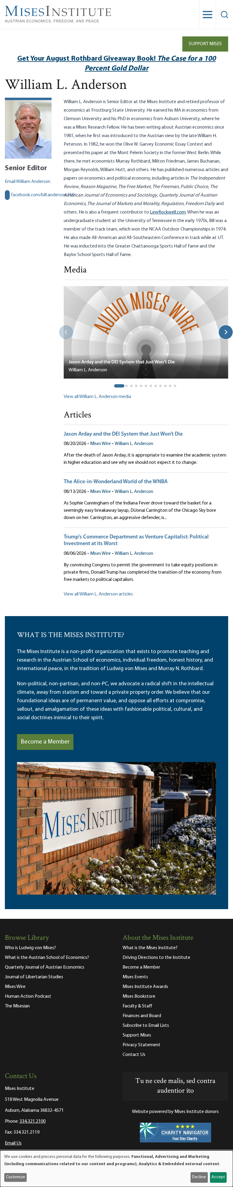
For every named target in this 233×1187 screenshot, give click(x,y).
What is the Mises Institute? (150, 948)
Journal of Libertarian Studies (34, 977)
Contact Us (134, 1054)
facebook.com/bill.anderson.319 (42, 195)
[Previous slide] (66, 332)
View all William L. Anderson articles (98, 594)
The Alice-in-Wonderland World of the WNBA (115, 482)
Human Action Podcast (28, 996)
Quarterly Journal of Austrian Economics (44, 967)
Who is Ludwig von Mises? (30, 948)
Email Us (13, 1143)
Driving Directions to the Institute (156, 957)
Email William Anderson (27, 181)
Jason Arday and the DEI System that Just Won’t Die (123, 434)
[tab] (119, 385)
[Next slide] (225, 332)
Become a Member (45, 742)
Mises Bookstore (139, 996)
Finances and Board (142, 1015)
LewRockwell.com (168, 212)
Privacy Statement (141, 1045)
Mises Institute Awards (145, 986)
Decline (199, 1177)
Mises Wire (100, 443)
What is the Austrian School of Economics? (47, 957)
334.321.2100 (32, 1121)
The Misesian (17, 1006)
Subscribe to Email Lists (146, 1025)
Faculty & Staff (137, 1006)
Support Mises (205, 44)
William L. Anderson (134, 443)
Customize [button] (15, 1177)
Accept (218, 1177)
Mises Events (135, 977)
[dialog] (116, 1168)
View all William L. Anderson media (97, 396)
